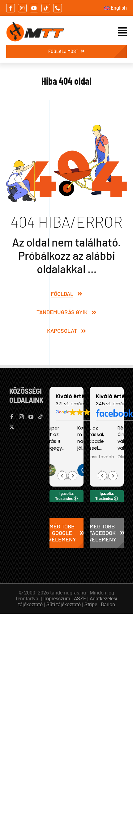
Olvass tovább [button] (99, 457)
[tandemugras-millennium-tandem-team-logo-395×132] (35, 24)
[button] (72, 475)
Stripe (90, 604)
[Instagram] (21, 416)
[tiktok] (45, 8)
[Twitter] (11, 427)
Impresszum (56, 599)
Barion (108, 604)
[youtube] (34, 8)
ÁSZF (80, 599)
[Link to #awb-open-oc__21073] (122, 32)
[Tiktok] (40, 416)
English (119, 8)
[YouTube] (30, 416)
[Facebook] (11, 416)
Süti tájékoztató (63, 604)
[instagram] (22, 8)
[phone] (57, 8)
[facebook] (10, 8)
